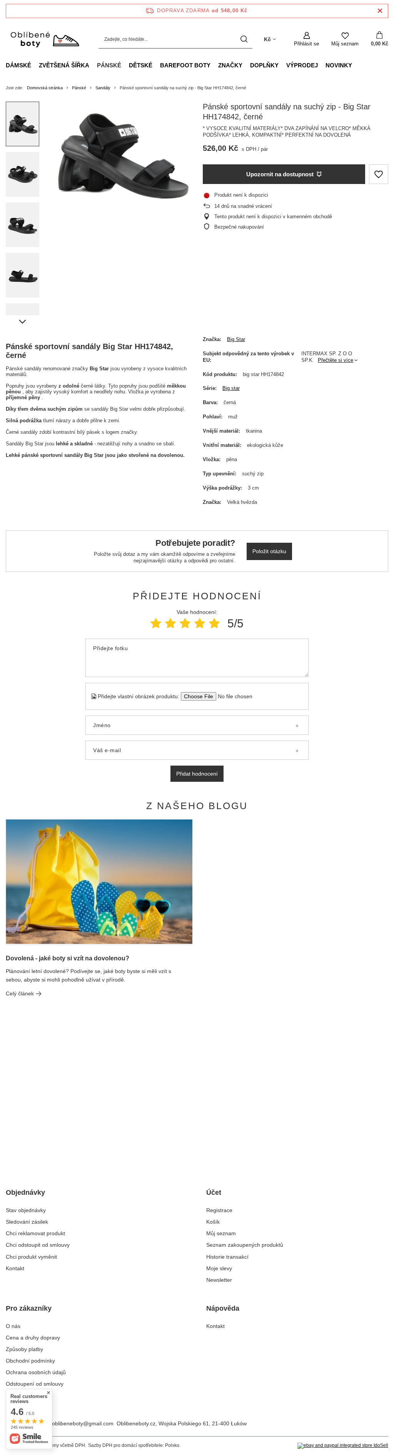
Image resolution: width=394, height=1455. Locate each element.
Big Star (236, 339)
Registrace (219, 1210)
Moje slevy (219, 1268)
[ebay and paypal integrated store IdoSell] (342, 1446)
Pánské (109, 65)
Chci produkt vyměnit (31, 1257)
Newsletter (219, 1280)
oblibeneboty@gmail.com (83, 1423)
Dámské (18, 65)
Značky (230, 65)
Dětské (140, 65)
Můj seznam (221, 1233)
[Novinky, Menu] (356, 65)
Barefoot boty (185, 65)
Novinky (339, 65)
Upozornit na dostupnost (280, 174)
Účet (213, 1192)
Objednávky (25, 1192)
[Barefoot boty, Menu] (214, 65)
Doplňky (264, 65)
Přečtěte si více (335, 360)
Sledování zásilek (27, 1222)
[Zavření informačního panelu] (380, 11)
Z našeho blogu (197, 805)
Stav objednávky (26, 1210)
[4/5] (199, 623)
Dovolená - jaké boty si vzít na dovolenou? (67, 958)
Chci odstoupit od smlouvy (38, 1245)
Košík (213, 1222)
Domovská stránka (45, 87)
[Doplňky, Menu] (282, 65)
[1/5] (155, 623)
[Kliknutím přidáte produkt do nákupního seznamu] (378, 174)
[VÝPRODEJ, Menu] (322, 65)
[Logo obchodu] (44, 39)
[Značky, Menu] (246, 65)
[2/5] (170, 623)
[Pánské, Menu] (125, 65)
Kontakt (15, 1268)
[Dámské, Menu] (35, 65)
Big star (231, 388)
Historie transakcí (227, 1257)
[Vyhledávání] (243, 39)
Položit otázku (269, 551)
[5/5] (214, 623)
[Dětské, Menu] (156, 65)
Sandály (102, 87)
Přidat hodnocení (197, 774)
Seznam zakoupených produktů (244, 1245)
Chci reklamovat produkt (35, 1233)
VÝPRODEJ (302, 65)
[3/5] (185, 623)
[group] (121, 154)
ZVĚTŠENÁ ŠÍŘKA (64, 65)
